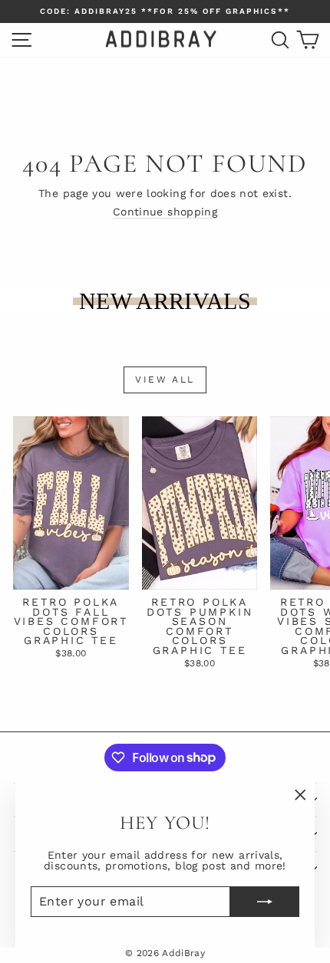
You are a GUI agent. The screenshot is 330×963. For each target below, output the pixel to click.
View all (164, 379)
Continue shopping (165, 211)
